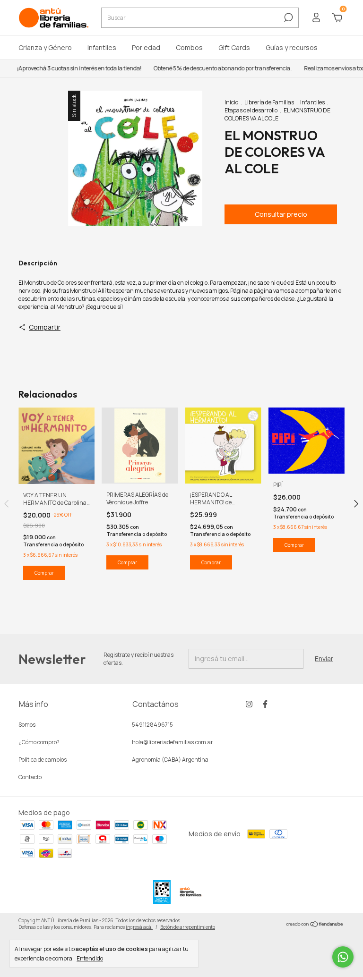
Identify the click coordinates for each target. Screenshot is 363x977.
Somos (26, 725)
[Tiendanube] (315, 924)
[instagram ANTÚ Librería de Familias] (249, 704)
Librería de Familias (269, 102)
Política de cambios (42, 760)
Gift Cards (234, 47)
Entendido (90, 958)
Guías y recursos (292, 47)
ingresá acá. (139, 927)
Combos (189, 47)
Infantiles (101, 47)
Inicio (231, 102)
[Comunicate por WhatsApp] (343, 957)
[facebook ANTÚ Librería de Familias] (265, 704)
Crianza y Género (45, 47)
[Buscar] (287, 17)
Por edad (146, 47)
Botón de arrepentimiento (187, 927)
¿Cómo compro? (39, 742)
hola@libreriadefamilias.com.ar (172, 742)
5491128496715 (152, 725)
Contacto (30, 777)
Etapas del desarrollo (251, 110)
